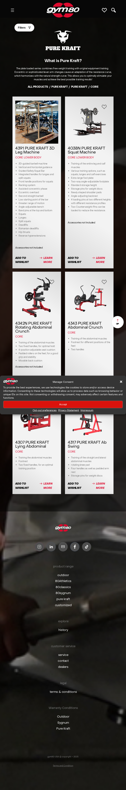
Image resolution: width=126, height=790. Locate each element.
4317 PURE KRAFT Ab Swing (87, 444)
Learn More (49, 260)
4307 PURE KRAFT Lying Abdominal (32, 444)
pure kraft (59, 86)
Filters (22, 27)
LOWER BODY (32, 157)
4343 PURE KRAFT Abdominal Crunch (85, 325)
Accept (63, 404)
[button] (121, 381)
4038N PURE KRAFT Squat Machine (86, 150)
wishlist (105, 10)
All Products (38, 86)
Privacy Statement (68, 410)
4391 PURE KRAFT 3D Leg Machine (34, 150)
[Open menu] (12, 10)
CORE (19, 157)
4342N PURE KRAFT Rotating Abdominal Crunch (33, 327)
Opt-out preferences (45, 410)
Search (113, 10)
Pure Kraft (79, 86)
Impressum (87, 410)
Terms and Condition (63, 765)
